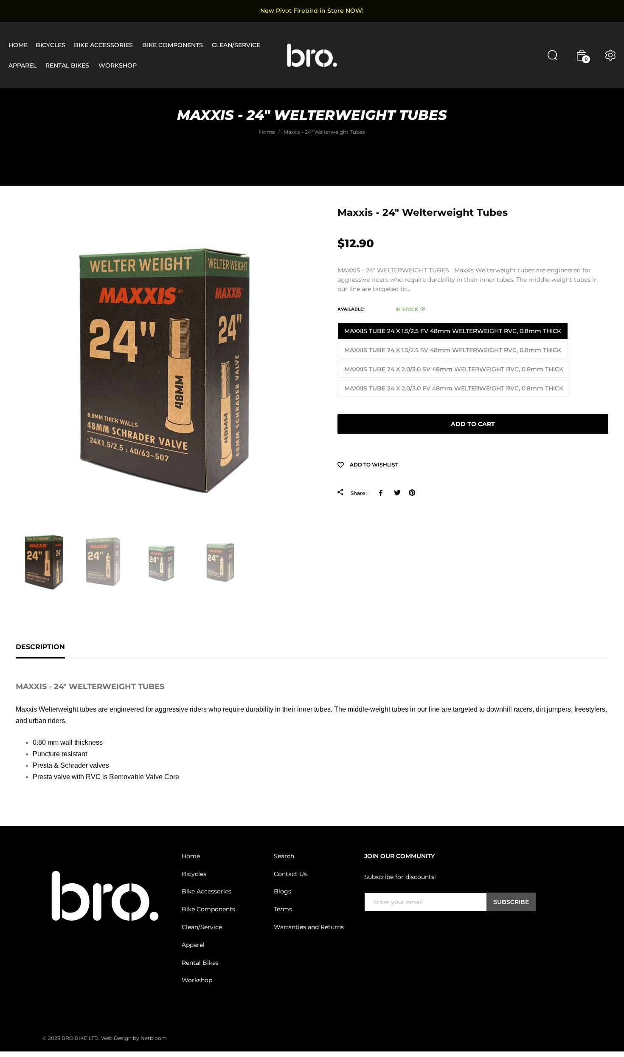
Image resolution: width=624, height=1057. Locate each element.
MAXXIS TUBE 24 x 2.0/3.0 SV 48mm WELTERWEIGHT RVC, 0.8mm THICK (453, 369)
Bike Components (208, 909)
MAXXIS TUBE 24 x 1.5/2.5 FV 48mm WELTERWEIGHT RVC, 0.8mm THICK (452, 331)
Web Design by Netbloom (134, 1038)
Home (191, 856)
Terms (283, 909)
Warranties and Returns (309, 927)
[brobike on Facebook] (369, 929)
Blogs (282, 891)
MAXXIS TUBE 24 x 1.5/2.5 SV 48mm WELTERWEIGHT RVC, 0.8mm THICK (452, 350)
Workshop (197, 980)
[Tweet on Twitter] (397, 493)
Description (40, 647)
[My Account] (610, 55)
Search (284, 856)
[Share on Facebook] (382, 493)
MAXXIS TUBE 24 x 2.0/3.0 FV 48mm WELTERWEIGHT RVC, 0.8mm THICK (453, 388)
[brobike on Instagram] (390, 929)
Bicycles (194, 873)
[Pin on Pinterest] (412, 493)
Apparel (193, 945)
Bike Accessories (206, 891)
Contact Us (290, 873)
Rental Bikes (200, 962)
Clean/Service (202, 927)
